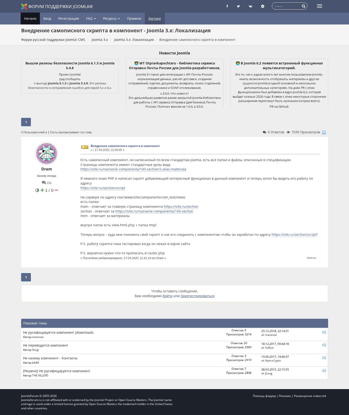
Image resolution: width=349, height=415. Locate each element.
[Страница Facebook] (227, 6)
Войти (168, 296)
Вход (47, 18)
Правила (134, 18)
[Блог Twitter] (238, 6)
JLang (268, 373)
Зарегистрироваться (198, 296)
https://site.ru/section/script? (295, 234)
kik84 (35, 362)
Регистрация (68, 18)
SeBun (269, 347)
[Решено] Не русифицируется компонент (56, 371)
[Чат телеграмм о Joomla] (262, 6)
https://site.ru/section (181, 206)
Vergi (35, 350)
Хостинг (154, 18)
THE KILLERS (40, 375)
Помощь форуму (264, 396)
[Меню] (320, 6)
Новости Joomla (174, 53)
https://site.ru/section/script (102, 188)
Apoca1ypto (273, 360)
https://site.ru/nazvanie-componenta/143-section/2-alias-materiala (133, 169)
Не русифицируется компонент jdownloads (58, 332)
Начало (30, 18)
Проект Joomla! (70, 74)
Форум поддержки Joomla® (60, 6)
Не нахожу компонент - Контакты (50, 358)
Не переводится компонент (45, 345)
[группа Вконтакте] (250, 6)
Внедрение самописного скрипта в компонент (125, 146)
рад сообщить (69, 79)
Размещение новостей (310, 396)
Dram (46, 169)
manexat (38, 337)
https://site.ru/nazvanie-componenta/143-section (154, 211)
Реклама (285, 396)
